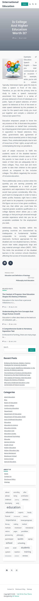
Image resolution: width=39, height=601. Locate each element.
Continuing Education (11, 408)
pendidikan (24, 531)
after (24, 492)
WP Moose (15, 596)
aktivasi (7, 496)
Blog (5, 400)
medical (24, 524)
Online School (9, 459)
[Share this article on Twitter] (10, 263)
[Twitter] (11, 570)
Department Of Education (12, 414)
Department (8, 411)
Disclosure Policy (9, 479)
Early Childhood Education (13, 419)
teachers (17, 552)
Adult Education (9, 397)
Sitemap (7, 482)
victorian (17, 556)
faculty (29, 512)
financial (7, 516)
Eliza (15, 38)
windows (25, 556)
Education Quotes (10, 434)
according (17, 492)
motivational (29, 528)
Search (6, 347)
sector (7, 548)
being (15, 496)
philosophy (20, 535)
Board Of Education (10, 403)
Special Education (10, 462)
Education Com (9, 431)
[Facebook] (6, 570)
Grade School (8, 445)
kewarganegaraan (26, 520)
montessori (18, 528)
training (27, 552)
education (13, 507)
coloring (17, 499)
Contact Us (7, 476)
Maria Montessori (10, 453)
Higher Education (10, 448)
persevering (9, 535)
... (14, 303)
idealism (25, 516)
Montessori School (10, 456)
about (7, 492)
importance (11, 520)
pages (15, 531)
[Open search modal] (33, 4)
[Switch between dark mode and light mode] (30, 4)
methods (8, 528)
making (16, 524)
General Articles (9, 442)
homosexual (17, 516)
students (25, 547)
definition (25, 500)
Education (7, 422)
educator (10, 512)
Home (6, 474)
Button (24, 4)
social (14, 548)
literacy (7, 524)
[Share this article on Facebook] (4, 263)
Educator (7, 439)
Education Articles (10, 428)
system (7, 552)
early (17, 503)
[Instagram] (16, 570)
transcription (8, 556)
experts (20, 512)
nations (7, 531)
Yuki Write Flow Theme (24, 594)
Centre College (9, 405)
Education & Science (11, 425)
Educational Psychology (12, 436)
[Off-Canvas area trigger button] (36, 4)
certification (24, 496)
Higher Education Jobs (11, 450)
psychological (9, 539)
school (9, 543)
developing (8, 503)
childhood (8, 500)
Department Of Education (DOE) (15, 417)
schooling (21, 543)
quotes (20, 539)
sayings (30, 539)
